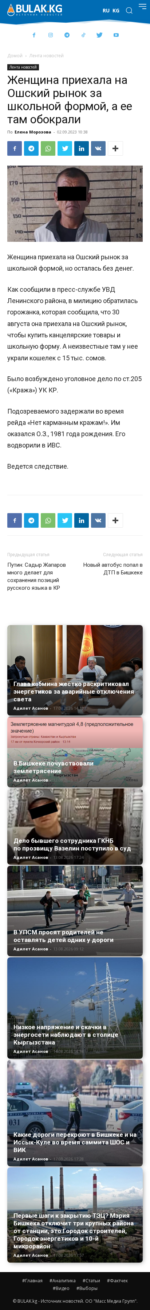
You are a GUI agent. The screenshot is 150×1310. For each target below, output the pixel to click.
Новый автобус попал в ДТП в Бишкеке (113, 569)
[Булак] (34, 10)
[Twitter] (99, 35)
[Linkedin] (81, 148)
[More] (115, 148)
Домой (15, 56)
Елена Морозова (33, 132)
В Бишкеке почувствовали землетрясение (53, 767)
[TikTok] (83, 35)
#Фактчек (117, 1281)
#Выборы (87, 1288)
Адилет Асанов (30, 708)
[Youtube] (116, 35)
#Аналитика (63, 1281)
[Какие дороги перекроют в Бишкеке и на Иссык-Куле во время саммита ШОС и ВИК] (75, 1113)
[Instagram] (50, 35)
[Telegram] (66, 35)
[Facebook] (34, 35)
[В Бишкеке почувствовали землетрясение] (75, 752)
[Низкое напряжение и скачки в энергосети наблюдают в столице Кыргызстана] (75, 1008)
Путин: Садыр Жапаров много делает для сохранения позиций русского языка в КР (36, 576)
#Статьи (91, 1281)
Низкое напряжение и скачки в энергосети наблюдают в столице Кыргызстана (65, 1034)
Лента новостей (46, 56)
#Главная (32, 1281)
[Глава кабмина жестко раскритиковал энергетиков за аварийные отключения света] (75, 670)
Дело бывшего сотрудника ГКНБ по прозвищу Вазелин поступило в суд (72, 844)
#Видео (61, 1288)
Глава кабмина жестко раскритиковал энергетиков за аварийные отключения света (73, 691)
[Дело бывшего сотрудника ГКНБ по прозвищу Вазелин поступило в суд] (75, 826)
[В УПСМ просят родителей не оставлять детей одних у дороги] (75, 911)
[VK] (98, 148)
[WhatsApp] (48, 148)
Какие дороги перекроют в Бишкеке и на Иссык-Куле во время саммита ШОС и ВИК (75, 1142)
